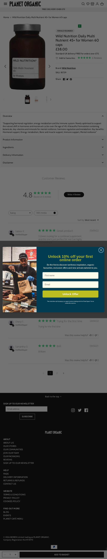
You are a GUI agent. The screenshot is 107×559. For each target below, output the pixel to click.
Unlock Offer (70, 294)
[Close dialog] (101, 250)
